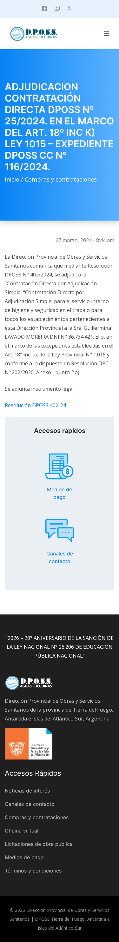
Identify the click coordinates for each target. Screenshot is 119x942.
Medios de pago (59, 466)
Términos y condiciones (33, 870)
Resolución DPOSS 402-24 (35, 405)
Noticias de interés (27, 790)
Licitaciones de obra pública (39, 844)
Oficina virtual (21, 830)
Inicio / (15, 179)
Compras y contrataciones (61, 179)
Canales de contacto (59, 530)
